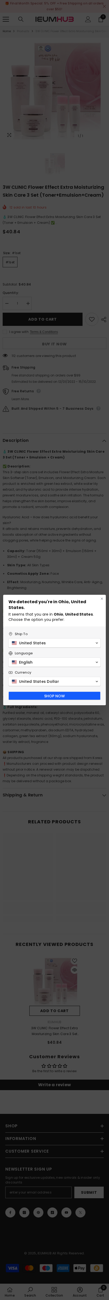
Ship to (21, 634)
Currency (23, 672)
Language (24, 653)
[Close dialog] (102, 599)
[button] (54, 643)
